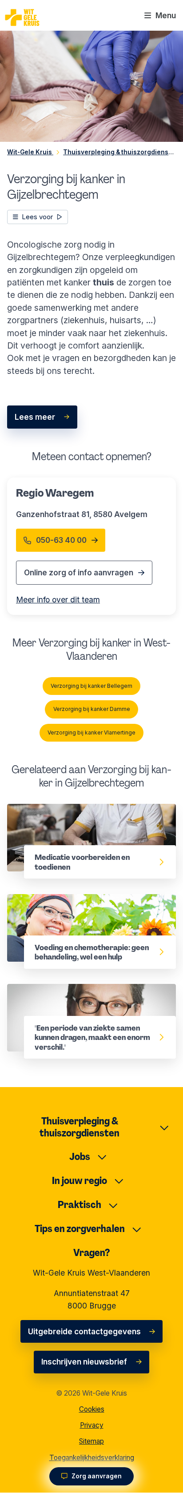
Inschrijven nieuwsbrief (84, 1361)
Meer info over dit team (58, 599)
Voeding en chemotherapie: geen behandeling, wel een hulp (69, 906)
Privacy (91, 1425)
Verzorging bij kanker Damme (91, 709)
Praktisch (79, 1204)
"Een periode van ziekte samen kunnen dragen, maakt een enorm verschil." (79, 996)
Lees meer (35, 416)
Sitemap (91, 1441)
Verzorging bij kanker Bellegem (91, 685)
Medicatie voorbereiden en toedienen (77, 810)
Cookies (91, 1409)
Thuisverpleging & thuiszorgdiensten (79, 1127)
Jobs (79, 1156)
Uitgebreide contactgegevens (84, 1331)
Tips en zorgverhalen (80, 1228)
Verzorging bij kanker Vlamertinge (91, 732)
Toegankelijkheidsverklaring (91, 1457)
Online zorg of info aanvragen (78, 572)
